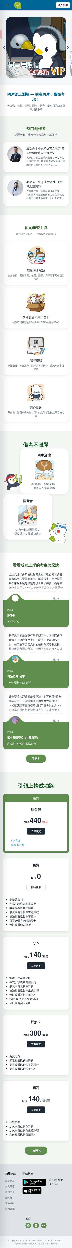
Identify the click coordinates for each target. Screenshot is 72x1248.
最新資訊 (10, 1208)
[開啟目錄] (7, 5)
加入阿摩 (10, 1186)
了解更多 (36, 1150)
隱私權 (8, 1197)
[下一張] (68, 47)
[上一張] (3, 47)
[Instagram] (36, 1225)
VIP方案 (16, 840)
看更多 (36, 758)
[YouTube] (44, 1225)
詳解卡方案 (17, 845)
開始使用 (36, 887)
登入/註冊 (63, 5)
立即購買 (36, 831)
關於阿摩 (10, 1180)
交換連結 (10, 1203)
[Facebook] (28, 1225)
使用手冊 (10, 1192)
